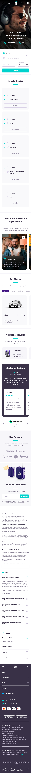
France (3, 752)
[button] (18, 65)
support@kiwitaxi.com (11, 700)
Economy (6, 291)
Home (11, 32)
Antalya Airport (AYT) (6, 727)
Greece (23, 750)
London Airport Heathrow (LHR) (9, 743)
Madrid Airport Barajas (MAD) (8, 731)
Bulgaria (8, 754)
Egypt (25, 752)
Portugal (18, 754)
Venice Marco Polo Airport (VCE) (9, 741)
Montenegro (9, 752)
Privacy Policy (22, 502)
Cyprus (19, 752)
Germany (13, 754)
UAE (22, 752)
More (18, 743)
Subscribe (24, 496)
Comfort (13, 291)
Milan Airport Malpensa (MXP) (19, 739)
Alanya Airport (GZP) (15, 725)
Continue (15, 70)
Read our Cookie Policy (17, 770)
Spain (17, 750)
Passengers (21, 62)
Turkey (13, 750)
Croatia (19, 32)
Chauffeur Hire (9, 693)
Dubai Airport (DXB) (6, 729)
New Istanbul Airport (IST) (17, 727)
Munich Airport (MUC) (7, 739)
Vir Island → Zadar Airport (7, 641)
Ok (27, 770)
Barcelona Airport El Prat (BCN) (9, 733)
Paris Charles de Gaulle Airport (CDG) (10, 735)
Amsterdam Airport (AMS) (18, 737)
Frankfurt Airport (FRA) (7, 737)
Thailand (14, 752)
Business (20, 291)
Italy (20, 750)
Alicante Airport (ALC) (16, 729)
